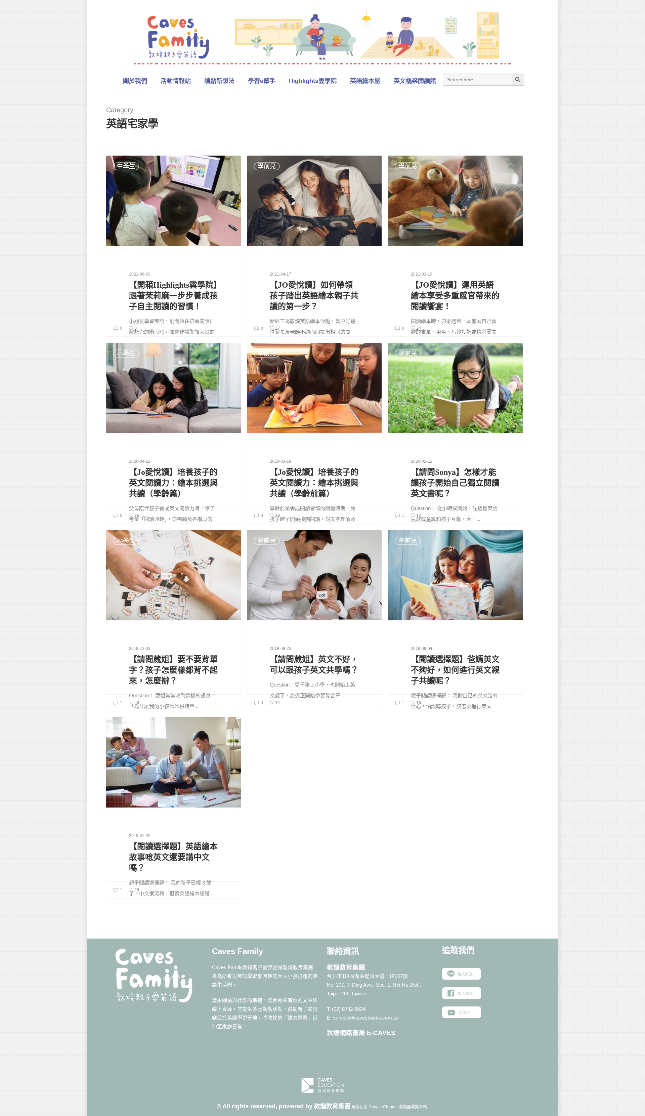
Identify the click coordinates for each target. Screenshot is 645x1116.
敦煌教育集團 (332, 1106)
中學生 (126, 166)
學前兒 (267, 166)
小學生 (126, 353)
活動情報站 (176, 81)
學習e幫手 (261, 81)
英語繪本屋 (365, 81)
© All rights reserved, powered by (265, 1106)
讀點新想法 (219, 81)
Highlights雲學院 (313, 81)
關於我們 (135, 81)
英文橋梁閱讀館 (415, 81)
